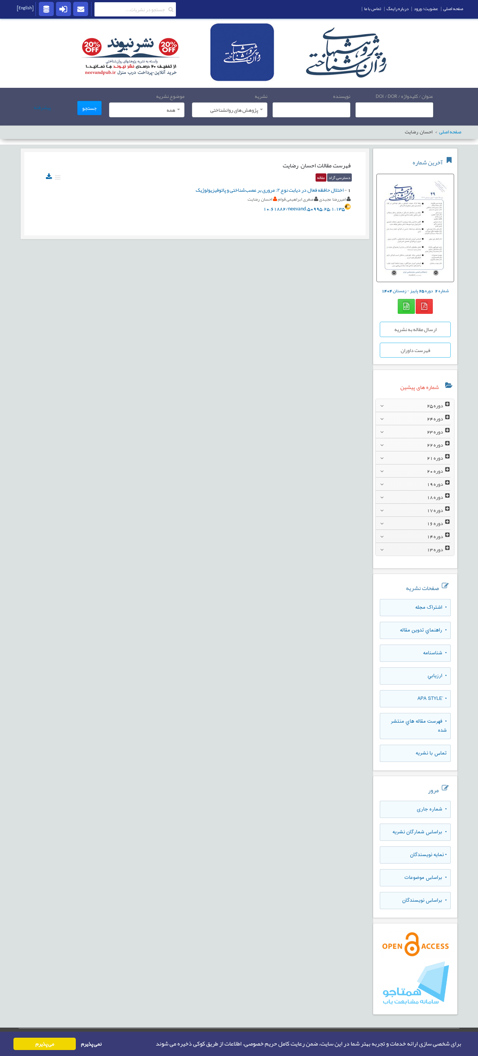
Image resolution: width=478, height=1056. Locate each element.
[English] (25, 7)
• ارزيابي (437, 676)
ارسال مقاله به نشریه (415, 329)
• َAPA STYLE (432, 699)
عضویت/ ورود (426, 8)
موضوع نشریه (170, 96)
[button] (153, 1044)
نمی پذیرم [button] (91, 1043)
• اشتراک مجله (431, 607)
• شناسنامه (435, 653)
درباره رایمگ (398, 8)
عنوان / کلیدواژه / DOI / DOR (404, 96)
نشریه (261, 96)
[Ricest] (46, 8)
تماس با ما (372, 8)
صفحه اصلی (453, 8)
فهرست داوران (415, 350)
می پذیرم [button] (44, 1043)
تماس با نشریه (431, 753)
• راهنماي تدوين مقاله (423, 630)
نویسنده (341, 96)
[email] (80, 8)
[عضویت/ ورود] (63, 8)
